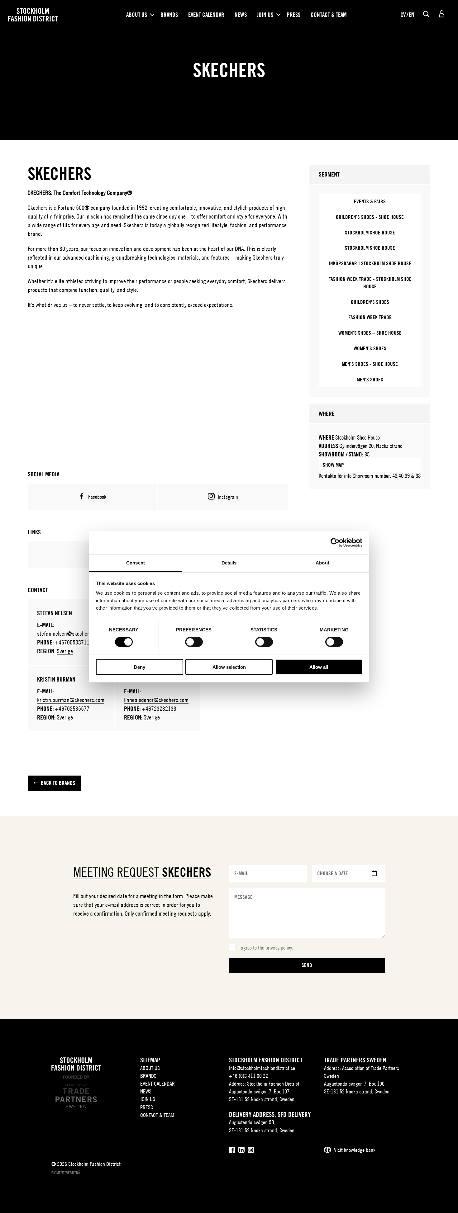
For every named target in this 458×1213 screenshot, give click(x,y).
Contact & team (329, 14)
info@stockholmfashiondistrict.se (262, 1068)
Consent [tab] (135, 562)
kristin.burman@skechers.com (70, 699)
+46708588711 (72, 642)
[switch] (194, 642)
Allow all (318, 667)
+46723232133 (159, 708)
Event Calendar (206, 14)
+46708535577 (72, 708)
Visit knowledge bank (354, 1150)
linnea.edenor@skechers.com (156, 699)
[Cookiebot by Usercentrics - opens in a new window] (335, 542)
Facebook (97, 496)
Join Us (265, 14)
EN (411, 14)
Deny (139, 667)
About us (136, 14)
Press (293, 14)
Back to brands (58, 783)
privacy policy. (279, 947)
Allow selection (229, 667)
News (241, 14)
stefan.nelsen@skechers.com (69, 633)
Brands (169, 14)
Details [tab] (229, 562)
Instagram (228, 496)
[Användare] (442, 14)
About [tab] (322, 562)
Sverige (65, 650)
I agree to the (265, 947)
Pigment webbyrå (65, 1172)
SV (403, 14)
